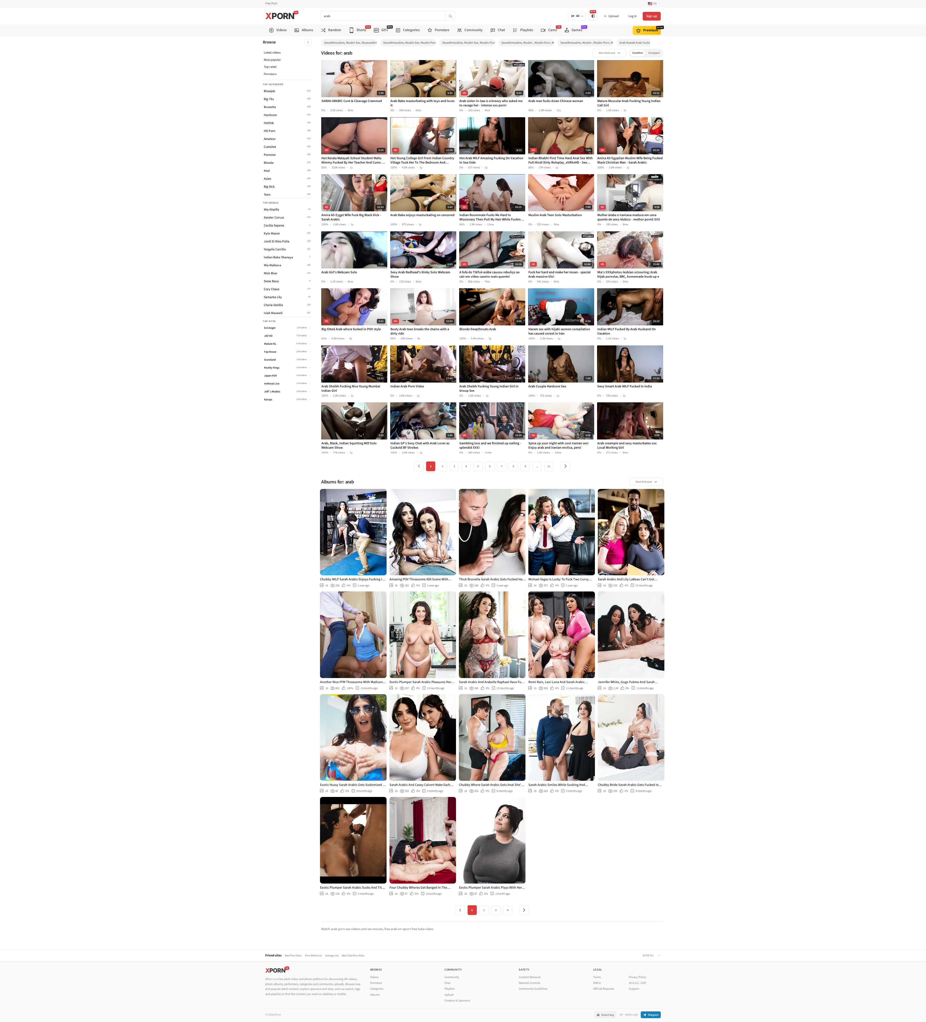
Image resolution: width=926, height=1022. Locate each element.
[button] (660, 43)
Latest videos (272, 52)
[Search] (450, 16)
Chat (447, 983)
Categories (376, 989)
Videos (374, 977)
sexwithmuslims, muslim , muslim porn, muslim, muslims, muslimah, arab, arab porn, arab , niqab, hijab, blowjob (586, 43)
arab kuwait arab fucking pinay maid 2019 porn (646, 43)
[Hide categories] (308, 42)
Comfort (637, 53)
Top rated (270, 67)
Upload (449, 995)
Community (451, 977)
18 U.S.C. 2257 (637, 983)
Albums (375, 995)
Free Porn (271, 3)
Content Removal (529, 977)
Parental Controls (529, 983)
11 (548, 466)
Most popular (272, 60)
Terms (597, 977)
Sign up (651, 16)
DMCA (597, 983)
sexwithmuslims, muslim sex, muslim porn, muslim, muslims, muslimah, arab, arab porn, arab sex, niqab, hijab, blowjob (468, 43)
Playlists (449, 989)
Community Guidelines (533, 989)
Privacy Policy (637, 977)
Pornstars (270, 74)
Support (634, 989)
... (537, 466)
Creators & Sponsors (457, 1000)
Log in (632, 16)
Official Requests (603, 989)
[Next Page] (565, 466)
